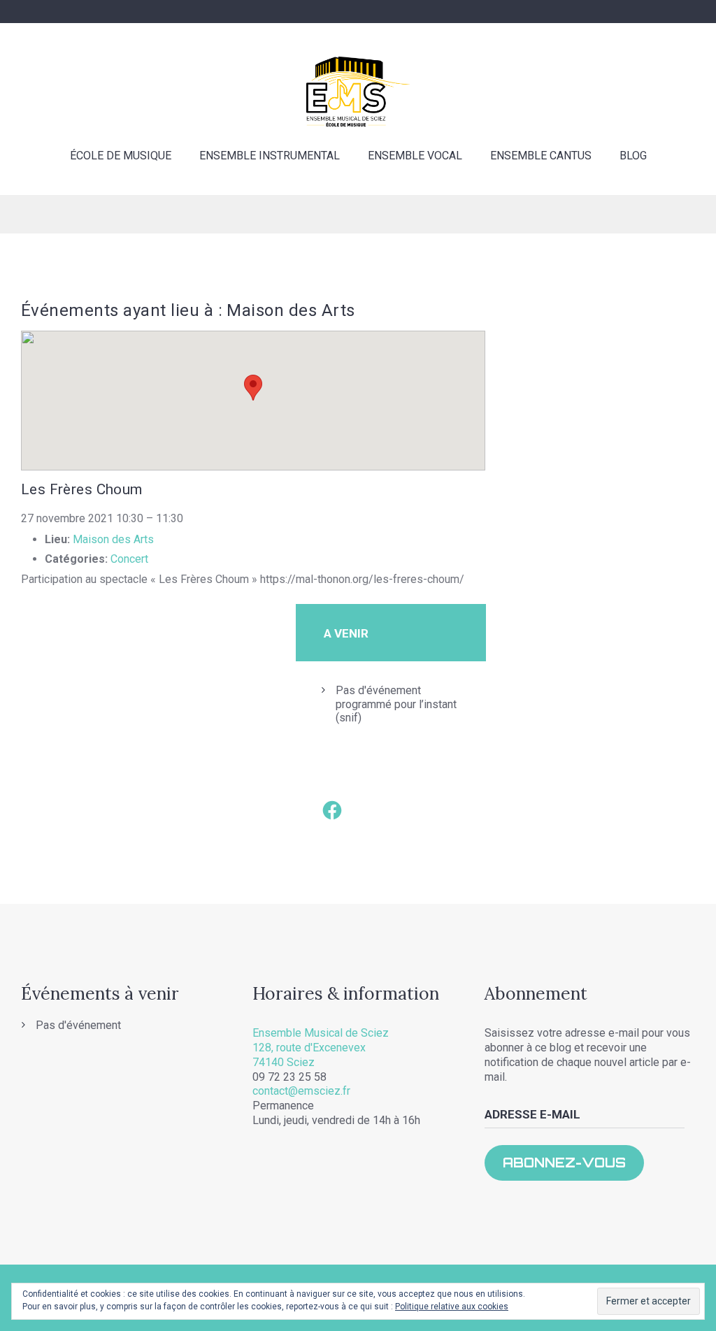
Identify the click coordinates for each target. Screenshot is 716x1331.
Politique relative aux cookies (451, 1306)
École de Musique (120, 155)
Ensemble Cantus (541, 155)
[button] (253, 387)
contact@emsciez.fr (301, 1091)
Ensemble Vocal (415, 155)
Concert (129, 559)
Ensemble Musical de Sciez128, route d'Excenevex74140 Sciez (320, 1047)
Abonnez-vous (564, 1162)
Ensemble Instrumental (269, 155)
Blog (633, 155)
